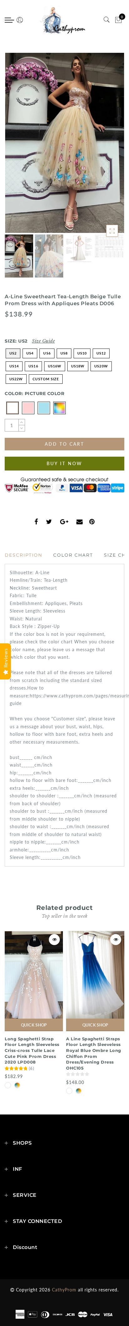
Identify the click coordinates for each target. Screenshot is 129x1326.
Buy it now (64, 463)
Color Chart (73, 555)
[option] (64, 143)
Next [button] (105, 146)
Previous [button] (16, 146)
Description (23, 555)
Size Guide (43, 341)
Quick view (54, 939)
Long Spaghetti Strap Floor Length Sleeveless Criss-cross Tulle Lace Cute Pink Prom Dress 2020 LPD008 (32, 1050)
